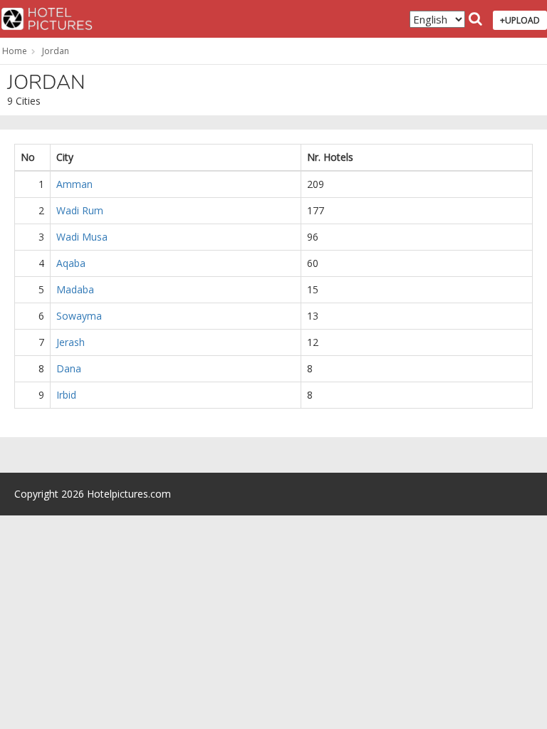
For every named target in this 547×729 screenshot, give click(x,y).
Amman (74, 184)
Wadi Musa (82, 236)
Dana (68, 368)
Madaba (75, 289)
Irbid (66, 395)
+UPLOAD (520, 20)
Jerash (70, 342)
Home (14, 51)
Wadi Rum (79, 210)
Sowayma (79, 315)
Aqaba (70, 263)
